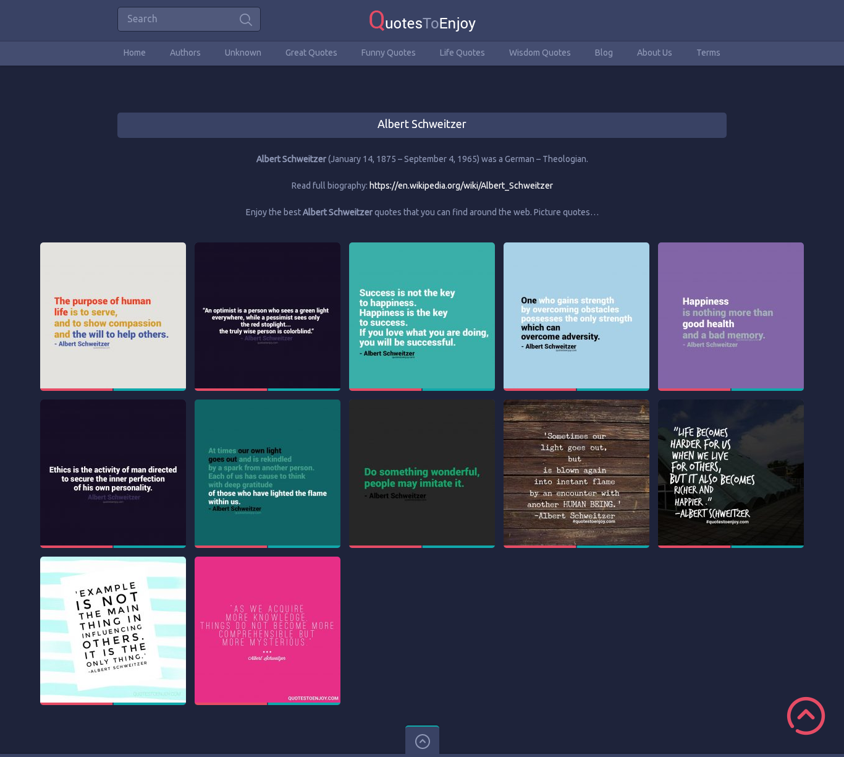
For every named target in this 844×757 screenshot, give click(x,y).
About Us (654, 53)
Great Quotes (311, 53)
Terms (708, 53)
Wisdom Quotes (540, 53)
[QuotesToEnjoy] (422, 20)
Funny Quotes (388, 53)
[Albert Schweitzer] (113, 248)
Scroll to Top (806, 715)
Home (135, 53)
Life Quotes (462, 53)
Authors (185, 53)
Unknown (243, 53)
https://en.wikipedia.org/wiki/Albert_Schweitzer (461, 185)
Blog (604, 53)
